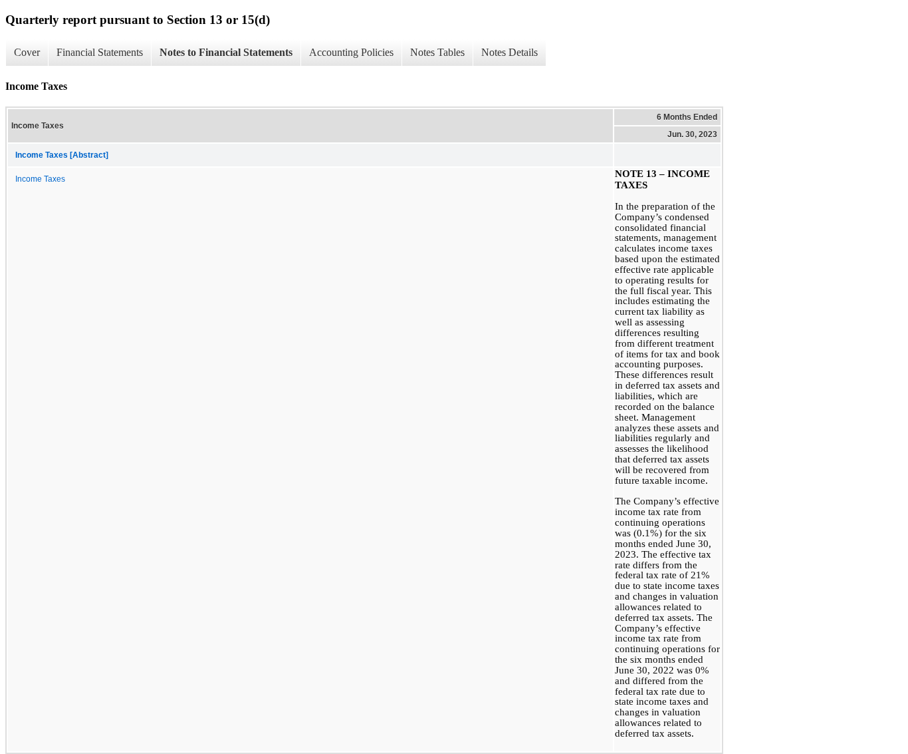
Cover (27, 52)
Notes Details (509, 52)
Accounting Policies (351, 52)
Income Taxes (40, 179)
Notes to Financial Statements (226, 52)
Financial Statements (100, 52)
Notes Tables (437, 52)
